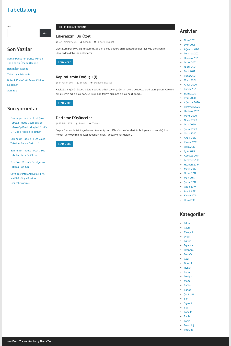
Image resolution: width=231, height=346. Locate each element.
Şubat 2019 (190, 182)
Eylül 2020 (190, 98)
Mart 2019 (189, 177)
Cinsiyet (188, 232)
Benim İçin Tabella (17, 68)
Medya (188, 276)
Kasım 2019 (190, 142)
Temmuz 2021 (191, 53)
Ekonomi (98, 82)
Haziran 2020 (191, 111)
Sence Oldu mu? (30, 143)
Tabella (96, 123)
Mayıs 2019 (190, 169)
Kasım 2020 (190, 89)
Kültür (187, 272)
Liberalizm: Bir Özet (73, 36)
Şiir (186, 298)
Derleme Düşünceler (74, 117)
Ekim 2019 (189, 146)
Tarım (187, 321)
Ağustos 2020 (192, 102)
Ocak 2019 (190, 186)
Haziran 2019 (191, 164)
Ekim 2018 (189, 200)
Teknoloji (189, 325)
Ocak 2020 (190, 133)
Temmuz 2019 (192, 160)
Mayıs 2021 (190, 62)
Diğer (187, 236)
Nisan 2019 (190, 173)
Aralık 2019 (190, 137)
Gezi (186, 258)
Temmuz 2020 (192, 106)
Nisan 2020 (190, 120)
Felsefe (101, 41)
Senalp (87, 41)
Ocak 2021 (190, 80)
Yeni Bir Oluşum (30, 155)
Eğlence (188, 245)
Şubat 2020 (190, 129)
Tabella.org (21, 9)
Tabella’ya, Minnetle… (19, 74)
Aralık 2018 (190, 191)
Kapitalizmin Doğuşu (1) (76, 76)
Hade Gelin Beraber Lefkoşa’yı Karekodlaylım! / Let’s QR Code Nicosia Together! (28, 127)
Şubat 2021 (190, 75)
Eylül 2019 (189, 151)
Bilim (187, 223)
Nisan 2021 (190, 66)
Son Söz (12, 90)
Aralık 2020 (190, 84)
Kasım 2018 (190, 195)
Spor (186, 307)
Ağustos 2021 (191, 49)
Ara (9, 26)
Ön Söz (25, 166)
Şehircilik (189, 294)
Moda (187, 280)
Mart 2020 (190, 124)
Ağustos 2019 (191, 155)
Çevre (187, 227)
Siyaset (110, 41)
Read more (64, 62)
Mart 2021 (189, 71)
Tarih (187, 316)
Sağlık (187, 285)
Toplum (188, 329)
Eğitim (187, 241)
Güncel (188, 263)
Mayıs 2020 (190, 115)
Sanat (187, 289)
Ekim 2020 (190, 93)
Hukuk (187, 267)
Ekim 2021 (189, 40)
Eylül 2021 (189, 44)
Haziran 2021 (191, 58)
